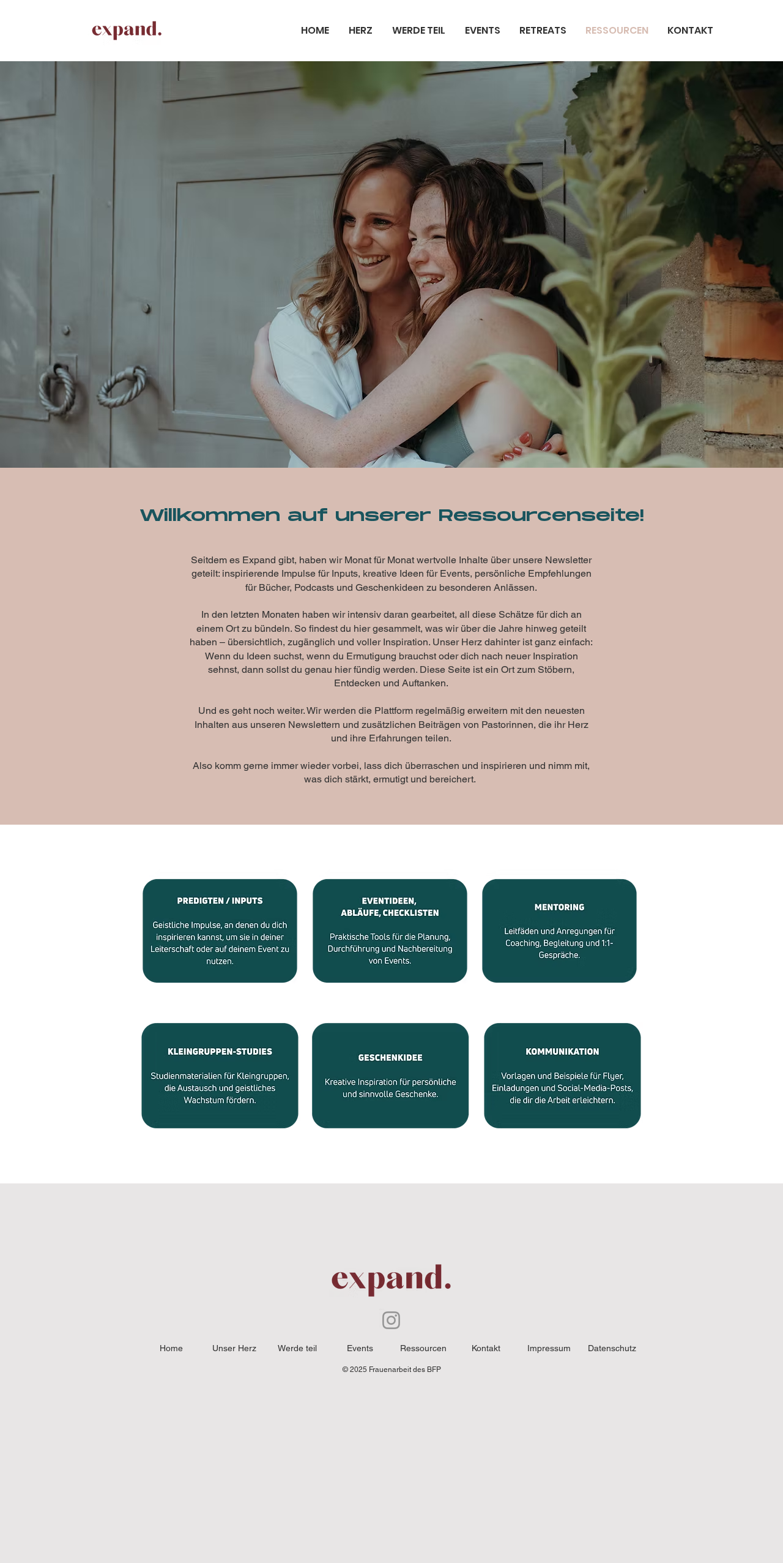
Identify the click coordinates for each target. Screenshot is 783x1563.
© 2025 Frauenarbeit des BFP (392, 1369)
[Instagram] (391, 1320)
